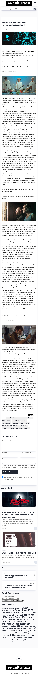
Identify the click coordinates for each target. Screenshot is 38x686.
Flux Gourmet (16, 420)
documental (21, 619)
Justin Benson (6, 423)
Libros (21, 628)
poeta (8, 638)
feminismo (6, 626)
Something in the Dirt (8, 428)
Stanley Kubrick (7, 640)
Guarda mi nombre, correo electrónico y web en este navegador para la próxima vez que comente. (19, 466)
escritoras (23, 623)
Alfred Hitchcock (16, 608)
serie (28, 638)
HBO (32, 626)
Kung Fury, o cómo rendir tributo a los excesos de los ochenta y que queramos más (18, 514)
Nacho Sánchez (24, 423)
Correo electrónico (26, 452)
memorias (11, 633)
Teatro (30, 640)
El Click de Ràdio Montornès (16, 622)
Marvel (4, 633)
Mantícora (15, 423)
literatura (30, 628)
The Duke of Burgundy (23, 428)
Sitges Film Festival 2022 (20, 425)
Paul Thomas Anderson (20, 635)
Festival (15, 626)
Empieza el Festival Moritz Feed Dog (19, 553)
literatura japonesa (11, 630)
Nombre (5, 452)
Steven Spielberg (19, 640)
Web (3, 459)
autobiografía (8, 610)
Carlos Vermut (6, 420)
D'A (27, 617)
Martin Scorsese (28, 630)
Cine (4, 19)
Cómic (20, 617)
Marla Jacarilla (11, 29)
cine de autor (28, 613)
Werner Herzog (7, 642)
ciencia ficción (8, 613)
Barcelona (24, 610)
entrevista (8, 624)
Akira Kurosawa (6, 608)
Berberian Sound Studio (25, 417)
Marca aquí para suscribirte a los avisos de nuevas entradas (17, 478)
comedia (19, 615)
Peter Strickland (7, 425)
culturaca (10, 617)
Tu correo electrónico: (8, 596)
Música (21, 632)
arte (25, 608)
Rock (21, 638)
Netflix (8, 635)
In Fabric (24, 420)
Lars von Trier (13, 628)
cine (20, 613)
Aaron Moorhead (11, 417)
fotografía (24, 626)
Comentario (6, 441)
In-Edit (5, 628)
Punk (13, 638)
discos (11, 619)
